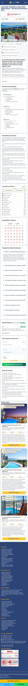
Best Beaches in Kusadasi (7, 558)
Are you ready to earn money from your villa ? (12, 590)
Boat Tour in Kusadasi (6, 550)
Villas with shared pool (7, 602)
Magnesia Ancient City (7, 578)
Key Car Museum (5, 562)
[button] (3, 413)
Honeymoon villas (6, 613)
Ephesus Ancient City (6, 572)
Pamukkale (4, 582)
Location (20, 190)
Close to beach (5, 606)
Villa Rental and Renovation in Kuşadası (10, 591)
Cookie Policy (5, 628)
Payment (4, 629)
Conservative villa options (7, 611)
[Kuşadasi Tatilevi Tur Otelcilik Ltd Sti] (14, 2)
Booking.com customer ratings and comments (12, 592)
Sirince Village (5, 555)
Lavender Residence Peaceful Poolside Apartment (12, 470)
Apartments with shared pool (8, 604)
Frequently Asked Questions (8, 625)
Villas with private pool (7, 601)
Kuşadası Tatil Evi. (8, 674)
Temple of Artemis (6, 573)
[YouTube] (4, 646)
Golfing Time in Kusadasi (7, 549)
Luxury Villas (4, 610)
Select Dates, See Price (13, 681)
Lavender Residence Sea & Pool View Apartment (11, 518)
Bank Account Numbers (7, 624)
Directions (10, 190)
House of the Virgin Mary (7, 576)
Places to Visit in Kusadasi (7, 565)
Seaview (3, 608)
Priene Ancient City (6, 581)
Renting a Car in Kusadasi (7, 561)
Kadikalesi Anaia (5, 584)
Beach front (4, 609)
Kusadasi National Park (7, 553)
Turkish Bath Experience (7, 559)
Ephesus (3, 557)
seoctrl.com (9, 677)
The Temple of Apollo (6, 575)
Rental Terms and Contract (7, 621)
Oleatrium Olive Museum (7, 566)
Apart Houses (5, 614)
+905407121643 (7, 636)
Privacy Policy (5, 627)
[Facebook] (2, 646)
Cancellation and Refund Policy (8, 623)
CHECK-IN (5, 342)
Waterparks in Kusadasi (7, 551)
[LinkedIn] (12, 646)
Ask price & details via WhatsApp (14, 364)
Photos (5, 40)
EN (26, 2)
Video (10, 40)
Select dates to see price (14, 445)
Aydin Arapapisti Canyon (7, 580)
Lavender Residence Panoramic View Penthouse (11, 425)
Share (16, 40)
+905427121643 (7, 638)
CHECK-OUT (5, 349)
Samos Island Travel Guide (7, 554)
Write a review (15, 322)
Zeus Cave (4, 585)
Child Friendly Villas (6, 615)
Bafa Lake (4, 563)
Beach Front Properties (7, 605)
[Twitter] (10, 646)
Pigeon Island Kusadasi (7, 577)
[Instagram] (7, 646)
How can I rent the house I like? (9, 620)
